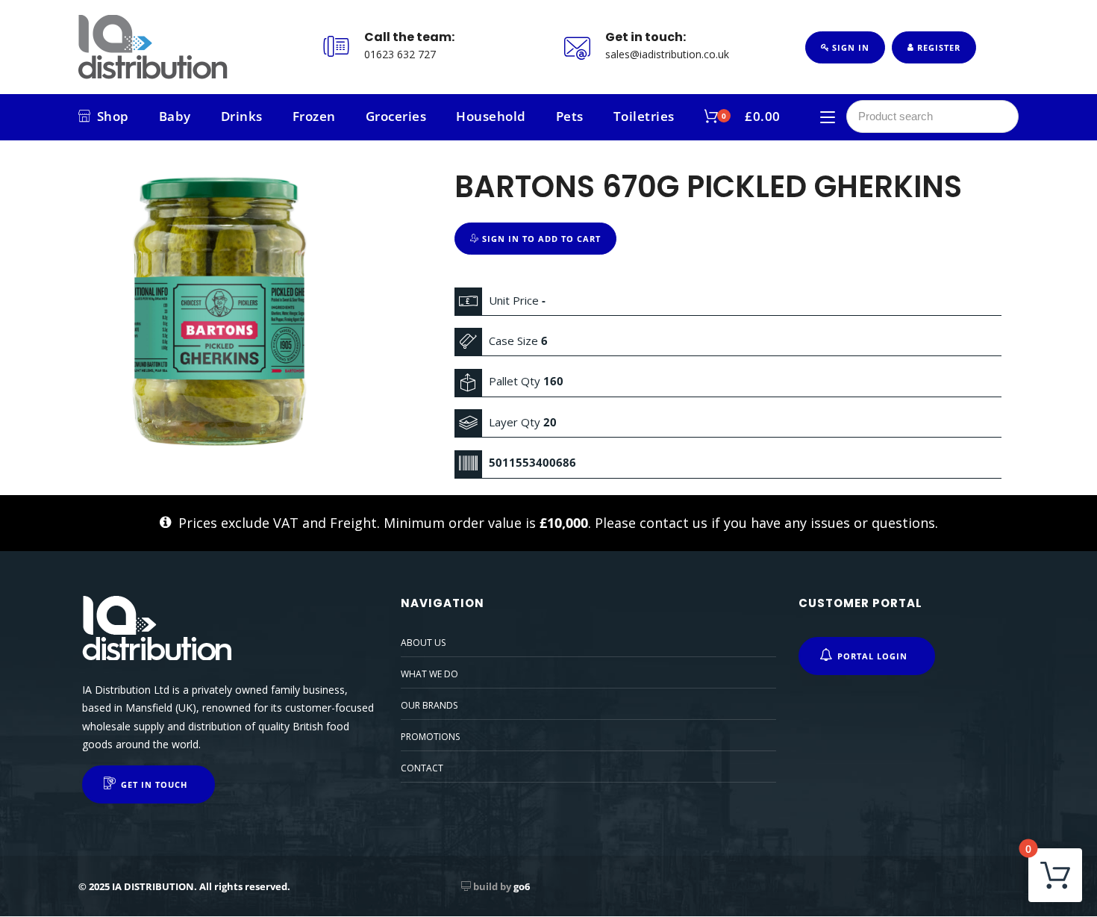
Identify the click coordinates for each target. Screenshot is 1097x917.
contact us (673, 523)
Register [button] (937, 47)
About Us (423, 642)
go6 (521, 886)
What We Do (429, 674)
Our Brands (429, 705)
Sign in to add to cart (540, 238)
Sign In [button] (849, 47)
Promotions (430, 736)
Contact (422, 768)
